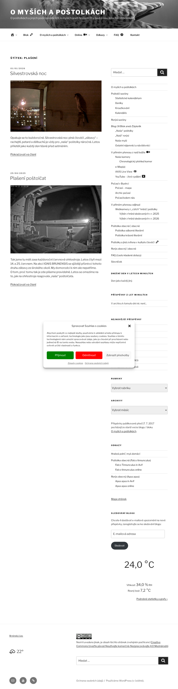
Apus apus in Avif (124, 481)
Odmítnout (89, 355)
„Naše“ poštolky (124, 130)
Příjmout (60, 355)
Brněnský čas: (16, 635)
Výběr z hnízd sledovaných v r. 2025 (139, 213)
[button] (129, 326)
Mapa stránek (119, 498)
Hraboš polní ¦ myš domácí (125, 453)
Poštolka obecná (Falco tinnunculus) (131, 460)
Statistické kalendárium (128, 98)
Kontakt (135, 34)
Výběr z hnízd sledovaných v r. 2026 (139, 218)
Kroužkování (122, 108)
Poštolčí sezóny (119, 93)
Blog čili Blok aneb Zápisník (126, 126)
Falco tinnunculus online (128, 469)
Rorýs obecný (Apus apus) (125, 476)
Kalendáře (121, 112)
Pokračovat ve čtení (23, 154)
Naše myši (121, 140)
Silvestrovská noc (28, 73)
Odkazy (100, 34)
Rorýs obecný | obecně (123, 248)
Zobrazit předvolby (117, 355)
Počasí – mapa (123, 187)
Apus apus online (124, 485)
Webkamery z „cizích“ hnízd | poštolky (136, 209)
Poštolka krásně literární (128, 235)
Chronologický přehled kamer (135, 161)
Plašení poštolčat (28, 178)
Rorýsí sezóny (118, 119)
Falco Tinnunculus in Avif (129, 464)
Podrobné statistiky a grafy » (152, 598)
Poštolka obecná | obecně (125, 225)
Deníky (119, 102)
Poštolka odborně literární (129, 230)
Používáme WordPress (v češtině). (125, 680)
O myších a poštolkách (57, 12)
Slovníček (116, 261)
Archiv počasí (122, 192)
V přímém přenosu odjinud (125, 204)
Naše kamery (122, 156)
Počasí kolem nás (125, 197)
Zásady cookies (75, 363)
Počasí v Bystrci (120, 183)
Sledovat (119, 545)
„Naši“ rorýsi (122, 135)
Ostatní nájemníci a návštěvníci (132, 145)
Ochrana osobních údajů (97, 363)
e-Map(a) (120, 166)
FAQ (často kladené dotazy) (126, 255)
